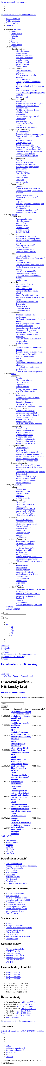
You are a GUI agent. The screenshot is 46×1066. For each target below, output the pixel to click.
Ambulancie (20, 530)
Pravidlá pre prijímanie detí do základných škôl (27, 111)
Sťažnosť (19, 361)
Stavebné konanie (22, 286)
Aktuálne (14, 32)
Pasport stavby (21, 306)
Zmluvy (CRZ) (21, 474)
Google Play (10, 1031)
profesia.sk (23, 697)
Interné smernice (22, 400)
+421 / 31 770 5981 (13, 972)
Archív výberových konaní (26, 480)
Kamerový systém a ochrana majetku (30, 204)
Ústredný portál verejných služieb (29, 605)
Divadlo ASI (21, 502)
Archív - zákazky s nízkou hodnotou (30, 456)
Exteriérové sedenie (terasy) (26, 330)
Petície (18, 358)
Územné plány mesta (24, 404)
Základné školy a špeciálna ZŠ (27, 116)
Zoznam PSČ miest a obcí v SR (28, 594)
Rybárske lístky (22, 369)
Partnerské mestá (22, 387)
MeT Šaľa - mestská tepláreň (27, 156)
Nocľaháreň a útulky (24, 140)
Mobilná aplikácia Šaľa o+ (16, 949)
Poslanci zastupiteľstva (24, 417)
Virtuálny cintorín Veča (15, 958)
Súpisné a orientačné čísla (26, 252)
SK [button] (7, 624)
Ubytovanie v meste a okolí (26, 524)
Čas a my (14, 42)
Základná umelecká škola (25, 515)
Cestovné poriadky (23, 533)
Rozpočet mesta (22, 428)
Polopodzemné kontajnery (26, 164)
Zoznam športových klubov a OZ (29, 557)
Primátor (19, 378)
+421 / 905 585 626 (28, 1002)
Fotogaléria (20, 496)
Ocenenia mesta (22, 576)
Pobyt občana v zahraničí (25, 245)
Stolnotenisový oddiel (24, 550)
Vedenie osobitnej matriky (26, 273)
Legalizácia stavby (23, 308)
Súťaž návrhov (21, 450)
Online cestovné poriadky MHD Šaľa (30, 589)
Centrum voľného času (24, 123)
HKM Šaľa (20, 546)
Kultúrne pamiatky (23, 570)
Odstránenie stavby (23, 310)
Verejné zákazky (22, 448)
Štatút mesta (20, 395)
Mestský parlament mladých (26, 127)
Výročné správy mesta (24, 435)
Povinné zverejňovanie (15, 893)
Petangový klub (22, 554)
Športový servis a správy (25, 541)
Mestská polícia (22, 60)
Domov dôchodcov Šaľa (25, 154)
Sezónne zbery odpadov (25, 162)
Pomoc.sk (19, 600)
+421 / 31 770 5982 (13, 974)
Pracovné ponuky (22, 526)
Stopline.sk (20, 598)
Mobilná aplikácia (13, 19)
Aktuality (17, 29)
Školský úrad (21, 101)
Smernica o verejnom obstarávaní (28, 454)
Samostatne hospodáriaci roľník (28, 328)
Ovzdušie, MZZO (23, 173)
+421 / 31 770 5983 (13, 977)
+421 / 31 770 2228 (28, 1009)
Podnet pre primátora (24, 55)
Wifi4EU (9, 962)
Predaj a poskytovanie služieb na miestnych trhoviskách (28, 324)
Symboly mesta (22, 565)
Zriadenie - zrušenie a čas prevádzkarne (25, 316)
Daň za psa (20, 73)
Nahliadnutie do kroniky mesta (27, 367)
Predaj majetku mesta (24, 437)
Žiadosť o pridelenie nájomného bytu (30, 134)
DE (12, 633)
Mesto (13, 374)
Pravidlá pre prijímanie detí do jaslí (29, 103)
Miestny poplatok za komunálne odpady (21, 866)
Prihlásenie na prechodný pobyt (28, 239)
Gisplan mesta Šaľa (13, 953)
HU (12, 631)
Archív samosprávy (23, 483)
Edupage (19, 125)
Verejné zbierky (22, 343)
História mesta (21, 568)
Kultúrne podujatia (23, 491)
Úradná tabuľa (16, 34)
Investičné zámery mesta (25, 391)
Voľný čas (18, 485)
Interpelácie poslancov (24, 422)
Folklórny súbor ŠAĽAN (25, 509)
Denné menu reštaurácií (25, 522)
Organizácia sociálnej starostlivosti (29, 151)
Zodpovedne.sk (22, 602)
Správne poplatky (22, 97)
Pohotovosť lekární (23, 528)
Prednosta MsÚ (22, 225)
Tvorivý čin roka (22, 578)
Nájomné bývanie (22, 132)
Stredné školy (21, 119)
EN (12, 629)
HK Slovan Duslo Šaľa (25, 544)
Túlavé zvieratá (22, 182)
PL (12, 635)
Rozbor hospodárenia (24, 432)
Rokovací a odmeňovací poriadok (29, 424)
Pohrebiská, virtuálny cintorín (27, 210)
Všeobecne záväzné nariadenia (27, 398)
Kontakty (9, 25)
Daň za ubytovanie (23, 79)
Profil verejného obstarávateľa (27, 452)
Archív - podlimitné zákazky (27, 459)
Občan (14, 47)
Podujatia (14, 36)
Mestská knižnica (22, 493)
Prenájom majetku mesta (25, 439)
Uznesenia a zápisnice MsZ (26, 413)
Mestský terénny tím (23, 143)
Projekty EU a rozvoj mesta (26, 389)
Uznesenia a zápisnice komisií (27, 415)
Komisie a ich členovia (24, 419)
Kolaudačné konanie (24, 289)
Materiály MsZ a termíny (25, 411)
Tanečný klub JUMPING (25, 511)
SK (12, 627)
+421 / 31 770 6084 (23, 1013)
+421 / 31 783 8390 (22, 1015)
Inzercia (19, 535)
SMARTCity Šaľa (23, 64)
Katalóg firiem (21, 537)
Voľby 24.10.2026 (13, 609)
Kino (13, 38)
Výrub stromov (21, 171)
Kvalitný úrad (21, 223)
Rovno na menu (20, 2)
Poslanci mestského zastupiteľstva (19, 928)
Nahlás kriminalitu (13, 21)
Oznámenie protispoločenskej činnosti (30, 472)
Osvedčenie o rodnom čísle (26, 271)
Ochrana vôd (21, 175)
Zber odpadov (11, 870)
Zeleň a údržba (21, 169)
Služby (14, 215)
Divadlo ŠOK (21, 507)
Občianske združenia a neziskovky (29, 561)
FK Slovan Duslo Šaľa (24, 548)
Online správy (16, 45)
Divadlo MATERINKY (25, 504)
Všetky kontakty (12, 1017)
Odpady (19, 160)
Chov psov (20, 180)
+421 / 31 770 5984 (13, 979)
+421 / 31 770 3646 (23, 1011)
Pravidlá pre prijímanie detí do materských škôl (27, 107)
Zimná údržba (21, 208)
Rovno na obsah (7, 2)
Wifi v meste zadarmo (24, 520)
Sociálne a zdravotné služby (16, 883)
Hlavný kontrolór (22, 382)
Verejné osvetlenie (23, 206)
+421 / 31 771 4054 (25, 1006)
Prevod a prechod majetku (26, 441)
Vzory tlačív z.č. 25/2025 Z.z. (27, 284)
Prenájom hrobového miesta (26, 212)
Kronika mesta (21, 581)
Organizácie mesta (23, 384)
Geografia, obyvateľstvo (25, 572)
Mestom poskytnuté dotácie (26, 478)
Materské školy (21, 114)
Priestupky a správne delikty (27, 354)
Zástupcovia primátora (24, 380)
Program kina (21, 489)
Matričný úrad (11, 879)
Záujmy (16, 676)
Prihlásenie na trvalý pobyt (26, 236)
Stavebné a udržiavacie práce (27, 295)
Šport (13, 40)
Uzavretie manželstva (24, 262)
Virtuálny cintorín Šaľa (15, 955)
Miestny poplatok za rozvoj (26, 90)
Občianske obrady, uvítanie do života (30, 265)
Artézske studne (22, 177)
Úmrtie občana (21, 280)
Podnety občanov (12, 23)
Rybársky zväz (21, 552)
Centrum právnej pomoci (25, 596)
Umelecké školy (22, 121)
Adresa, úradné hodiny (24, 219)
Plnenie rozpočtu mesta (25, 430)
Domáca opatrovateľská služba (28, 147)
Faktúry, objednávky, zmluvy (27, 476)
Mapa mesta (20, 201)
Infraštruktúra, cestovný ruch (27, 574)
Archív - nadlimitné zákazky (27, 461)
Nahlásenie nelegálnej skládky (27, 167)
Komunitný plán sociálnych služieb (29, 149)
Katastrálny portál (22, 592)
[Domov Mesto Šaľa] (18, 654)
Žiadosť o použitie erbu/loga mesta (29, 371)
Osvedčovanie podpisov (15, 868)
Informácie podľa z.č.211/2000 (28, 465)
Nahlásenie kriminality (24, 58)
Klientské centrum (23, 51)
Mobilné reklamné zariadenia (27, 332)
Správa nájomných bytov (25, 443)
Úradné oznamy (12, 939)
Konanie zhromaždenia (25, 356)
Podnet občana (21, 53)
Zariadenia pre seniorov (25, 145)
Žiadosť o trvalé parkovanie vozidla (29, 188)
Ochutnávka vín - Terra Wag (19, 664)
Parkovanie (20, 186)
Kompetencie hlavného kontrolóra (29, 406)
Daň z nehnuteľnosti (24, 71)
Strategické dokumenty (24, 402)
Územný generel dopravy (25, 195)
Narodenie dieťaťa (23, 256)
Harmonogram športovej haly (27, 559)
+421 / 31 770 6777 (27, 1004)
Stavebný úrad (11, 881)
